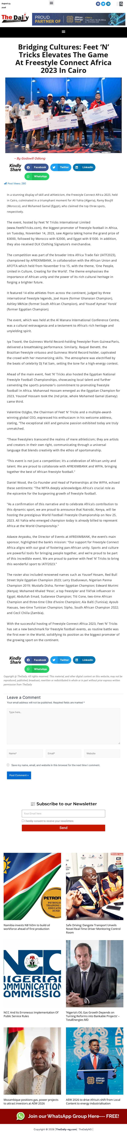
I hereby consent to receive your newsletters (49, 821)
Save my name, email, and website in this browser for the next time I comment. (55, 765)
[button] (51, 2)
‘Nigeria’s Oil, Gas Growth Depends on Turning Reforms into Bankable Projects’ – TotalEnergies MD (93, 1016)
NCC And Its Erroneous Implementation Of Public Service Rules (31, 1014)
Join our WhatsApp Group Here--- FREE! (73, 1116)
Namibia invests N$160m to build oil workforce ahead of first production (27, 927)
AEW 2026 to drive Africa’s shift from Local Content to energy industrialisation (93, 1101)
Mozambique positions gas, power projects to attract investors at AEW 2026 (31, 1101)
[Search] (121, 4)
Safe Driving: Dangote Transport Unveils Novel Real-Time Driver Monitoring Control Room (93, 928)
